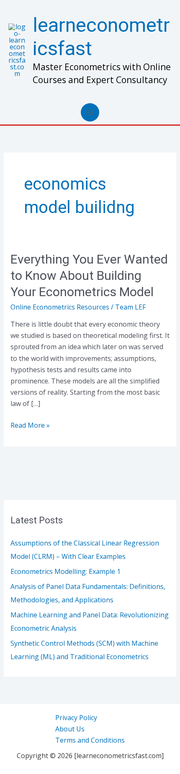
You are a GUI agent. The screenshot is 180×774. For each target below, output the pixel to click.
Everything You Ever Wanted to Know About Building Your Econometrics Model (89, 275)
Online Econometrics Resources (59, 307)
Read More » (30, 425)
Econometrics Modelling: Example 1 (65, 571)
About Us (70, 728)
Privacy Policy (76, 717)
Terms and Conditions (90, 740)
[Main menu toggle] (90, 112)
